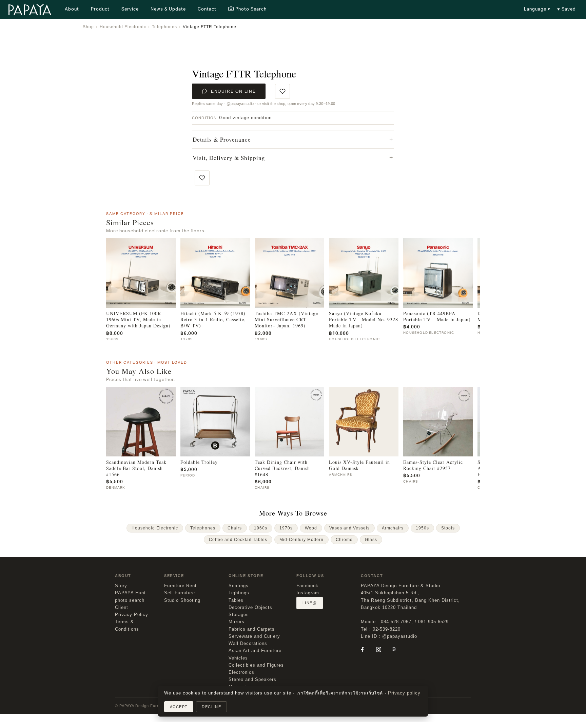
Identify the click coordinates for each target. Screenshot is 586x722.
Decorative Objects (250, 607)
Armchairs (393, 528)
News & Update (168, 9)
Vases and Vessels (349, 528)
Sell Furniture (179, 593)
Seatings (239, 585)
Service (130, 9)
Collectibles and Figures (256, 665)
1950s (422, 528)
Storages (239, 614)
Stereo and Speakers (252, 679)
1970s (286, 528)
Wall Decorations (248, 643)
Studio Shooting (182, 600)
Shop (88, 27)
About (72, 9)
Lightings (239, 593)
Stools (448, 528)
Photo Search (251, 9)
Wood (311, 528)
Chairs (235, 528)
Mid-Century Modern (301, 540)
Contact (207, 9)
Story (121, 585)
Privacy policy (404, 693)
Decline (211, 707)
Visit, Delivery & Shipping (229, 158)
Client (121, 607)
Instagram (307, 593)
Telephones (164, 27)
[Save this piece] (282, 91)
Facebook (307, 585)
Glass (371, 540)
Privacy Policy (131, 614)
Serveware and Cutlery (254, 636)
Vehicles (238, 658)
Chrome (344, 540)
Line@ (309, 603)
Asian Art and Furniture (255, 650)
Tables (236, 600)
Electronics (241, 672)
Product (100, 9)
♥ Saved (566, 9)
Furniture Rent (180, 585)
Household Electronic (123, 27)
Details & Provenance (222, 139)
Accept (179, 707)
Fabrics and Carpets (252, 629)
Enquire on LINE (233, 91)
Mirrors (237, 621)
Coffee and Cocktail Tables (238, 540)
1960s (260, 528)
